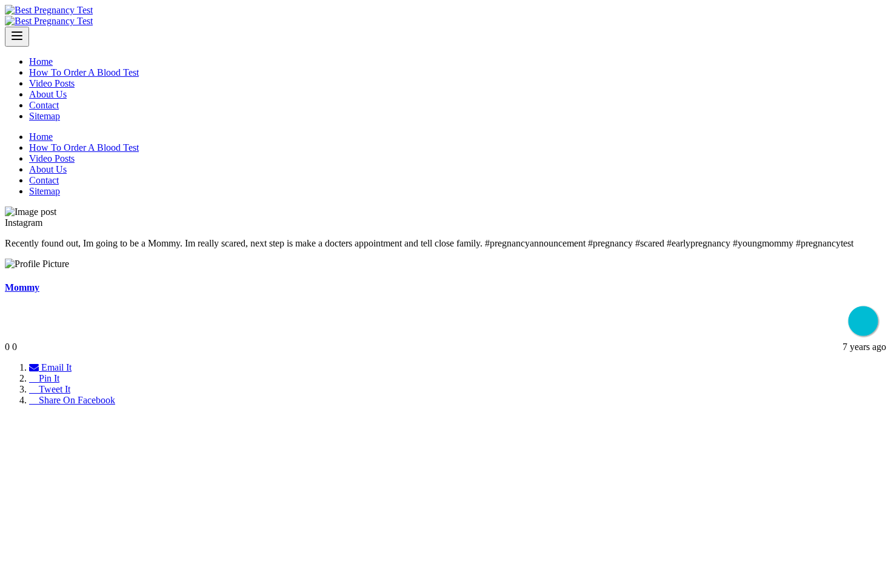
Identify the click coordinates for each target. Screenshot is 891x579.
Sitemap (44, 116)
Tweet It (53, 389)
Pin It (47, 378)
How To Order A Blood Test (84, 72)
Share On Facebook (75, 400)
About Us (48, 94)
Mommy (22, 287)
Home (41, 61)
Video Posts (52, 83)
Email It (55, 367)
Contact (44, 105)
